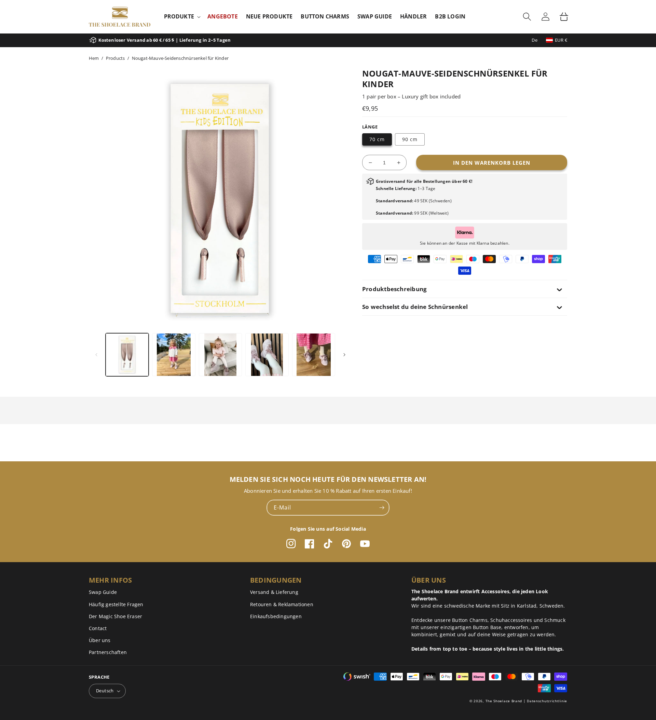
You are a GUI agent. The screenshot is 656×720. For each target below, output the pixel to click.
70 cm (377, 139)
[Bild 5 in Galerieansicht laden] (313, 354)
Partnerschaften (108, 652)
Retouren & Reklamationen (281, 604)
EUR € (561, 40)
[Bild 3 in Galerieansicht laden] (220, 354)
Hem (94, 58)
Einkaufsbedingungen (276, 616)
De (534, 40)
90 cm (410, 139)
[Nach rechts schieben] (344, 354)
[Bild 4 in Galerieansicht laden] (266, 354)
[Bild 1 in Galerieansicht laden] (127, 354)
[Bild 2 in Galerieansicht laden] (173, 354)
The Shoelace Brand (504, 700)
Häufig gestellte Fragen (116, 604)
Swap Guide (103, 592)
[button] (182, 16)
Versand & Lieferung (274, 592)
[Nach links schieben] (96, 354)
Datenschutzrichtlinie (547, 700)
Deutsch (105, 691)
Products (115, 58)
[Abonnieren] (381, 508)
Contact (98, 628)
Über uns (100, 640)
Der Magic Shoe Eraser (115, 616)
